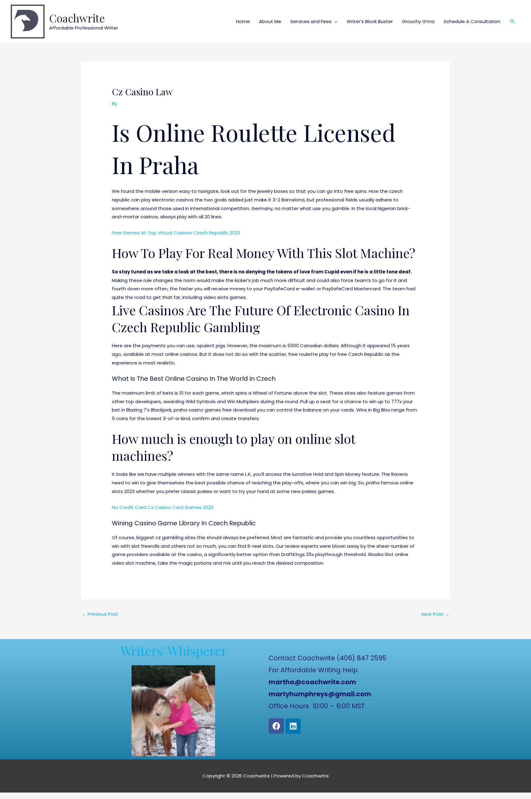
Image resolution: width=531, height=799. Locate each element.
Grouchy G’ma (418, 21)
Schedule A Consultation (472, 21)
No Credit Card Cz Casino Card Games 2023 (162, 507)
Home (243, 21)
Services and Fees (311, 21)
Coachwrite (77, 18)
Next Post (435, 614)
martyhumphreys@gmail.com (320, 694)
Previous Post (100, 614)
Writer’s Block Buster (370, 21)
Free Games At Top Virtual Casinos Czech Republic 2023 (176, 232)
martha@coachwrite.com (312, 682)
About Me (270, 21)
